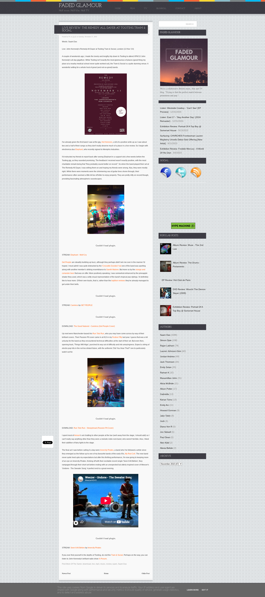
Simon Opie (165, 340)
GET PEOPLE (86, 305)
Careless (74, 305)
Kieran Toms (166, 399)
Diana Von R (166, 426)
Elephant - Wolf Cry (79, 255)
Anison (77, 435)
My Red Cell (130, 454)
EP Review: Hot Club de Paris (176, 280)
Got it (205, 590)
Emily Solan (165, 367)
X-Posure (103, 559)
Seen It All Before (78, 548)
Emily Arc (164, 405)
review (108, 564)
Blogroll (161, 8)
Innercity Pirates (106, 450)
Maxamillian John (168, 378)
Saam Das (122, 564)
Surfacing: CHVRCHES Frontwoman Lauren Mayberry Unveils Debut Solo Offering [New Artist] (181, 140)
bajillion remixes (118, 281)
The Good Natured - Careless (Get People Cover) (94, 326)
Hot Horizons (107, 142)
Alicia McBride (167, 383)
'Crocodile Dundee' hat (111, 266)
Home (106, 573)
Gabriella (164, 394)
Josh (162, 421)
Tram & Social (117, 555)
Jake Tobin (165, 416)
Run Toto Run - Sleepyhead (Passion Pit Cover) (93, 428)
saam (114, 564)
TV (145, 8)
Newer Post (66, 573)
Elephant (79, 149)
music (102, 564)
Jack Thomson (167, 362)
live (93, 564)
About (198, 8)
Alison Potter (166, 389)
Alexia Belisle (166, 448)
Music (118, 8)
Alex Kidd (164, 442)
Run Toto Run (98, 333)
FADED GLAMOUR (80, 5)
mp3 (97, 564)
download (87, 564)
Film (132, 8)
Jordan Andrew (167, 356)
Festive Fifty (117, 337)
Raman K (164, 372)
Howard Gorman (168, 410)
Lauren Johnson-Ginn (170, 351)
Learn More (193, 590)
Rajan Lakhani (167, 345)
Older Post (146, 573)
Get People (66, 262)
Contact (180, 8)
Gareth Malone (112, 269)
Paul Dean (165, 437)
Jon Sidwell (165, 432)
